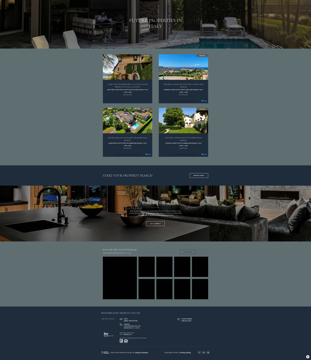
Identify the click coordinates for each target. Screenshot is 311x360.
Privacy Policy (185, 352)
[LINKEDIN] (203, 352)
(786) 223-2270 (186, 320)
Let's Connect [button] (155, 223)
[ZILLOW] (208, 352)
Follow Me (188, 252)
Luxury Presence (141, 352)
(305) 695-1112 (128, 334)
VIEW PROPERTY (127, 78)
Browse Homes (199, 175)
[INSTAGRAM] (199, 352)
